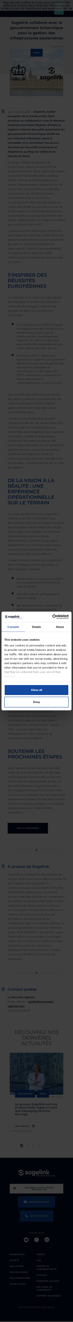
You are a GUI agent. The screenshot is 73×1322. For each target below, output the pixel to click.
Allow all (36, 690)
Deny (36, 702)
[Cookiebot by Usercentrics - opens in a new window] (52, 616)
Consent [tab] (13, 626)
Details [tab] (36, 626)
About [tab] (60, 626)
